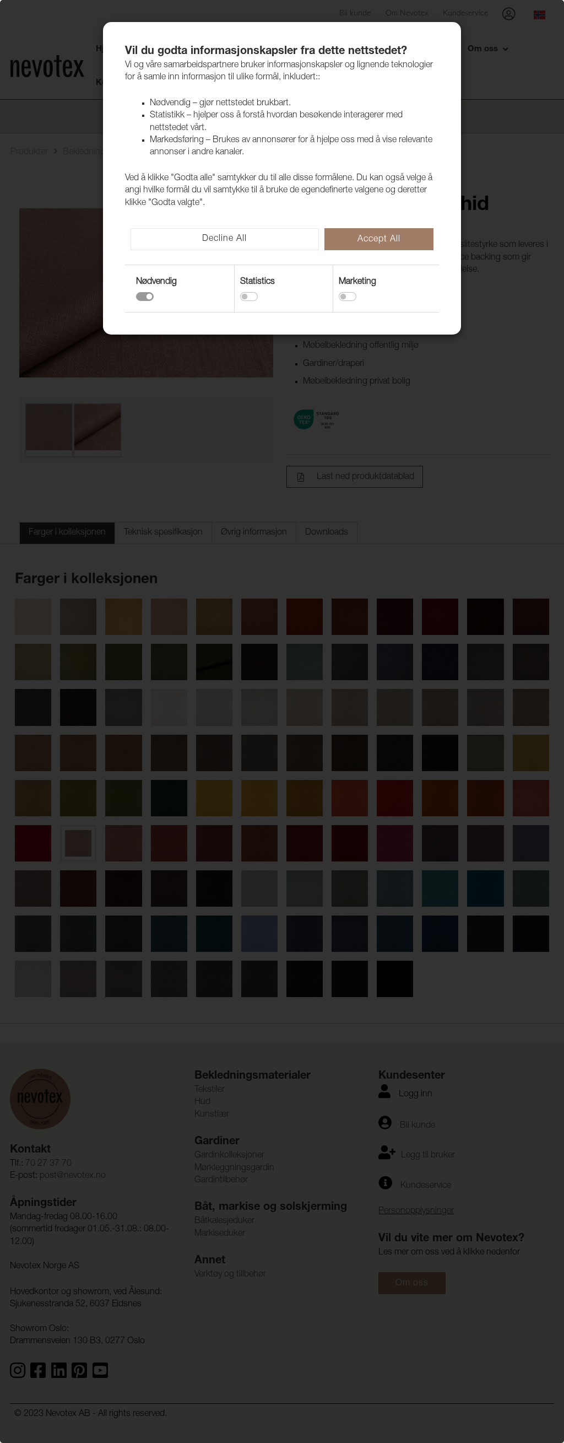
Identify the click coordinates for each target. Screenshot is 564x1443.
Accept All (378, 239)
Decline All (224, 239)
